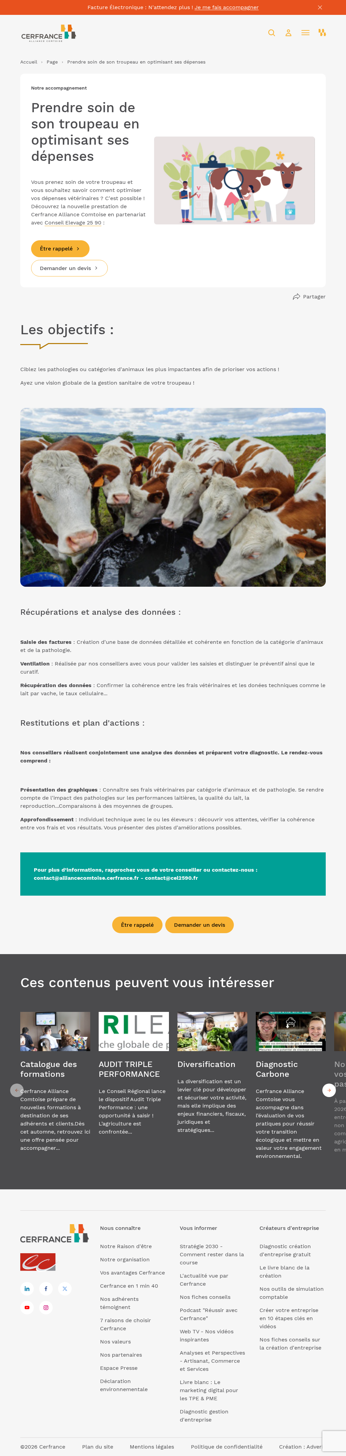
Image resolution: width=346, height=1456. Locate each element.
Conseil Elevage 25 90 (73, 222)
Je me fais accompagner (227, 7)
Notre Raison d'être (126, 1246)
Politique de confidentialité (227, 1446)
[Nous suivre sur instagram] (46, 1307)
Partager (314, 296)
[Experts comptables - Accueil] (39, 1262)
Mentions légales (152, 1446)
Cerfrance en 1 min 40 (129, 1286)
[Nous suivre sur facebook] (46, 1288)
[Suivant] (329, 1090)
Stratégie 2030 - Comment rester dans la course (212, 1254)
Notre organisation (125, 1259)
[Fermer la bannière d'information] (320, 7)
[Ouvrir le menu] (305, 32)
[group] (55, 1090)
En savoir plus (55, 1090)
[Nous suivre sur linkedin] (27, 1288)
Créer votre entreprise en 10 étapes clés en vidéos (289, 1318)
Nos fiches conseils (205, 1297)
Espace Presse (119, 1368)
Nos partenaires (121, 1355)
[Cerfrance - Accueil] (49, 32)
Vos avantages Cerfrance (132, 1272)
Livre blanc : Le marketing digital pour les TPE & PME (209, 1390)
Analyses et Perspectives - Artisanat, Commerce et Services (212, 1361)
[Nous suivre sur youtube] (27, 1307)
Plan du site (97, 1446)
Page (52, 62)
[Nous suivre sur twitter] (65, 1288)
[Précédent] (17, 1090)
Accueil (28, 62)
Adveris (316, 1446)
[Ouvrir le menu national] (322, 32)
